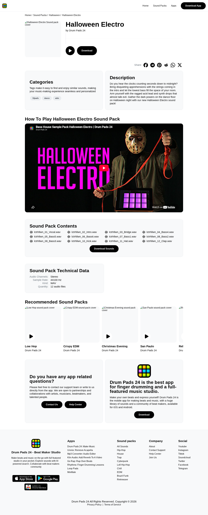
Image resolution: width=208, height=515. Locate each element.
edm (57, 98)
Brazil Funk (122, 476)
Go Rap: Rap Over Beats (79, 461)
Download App (193, 6)
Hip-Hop (121, 450)
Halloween (54, 15)
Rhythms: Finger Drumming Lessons (85, 465)
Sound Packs (160, 6)
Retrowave (122, 479)
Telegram (183, 468)
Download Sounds (104, 248)
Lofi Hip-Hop (123, 465)
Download (87, 50)
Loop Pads (72, 468)
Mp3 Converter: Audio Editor (81, 454)
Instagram (183, 450)
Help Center (75, 404)
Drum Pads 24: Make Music (81, 446)
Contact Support (157, 450)
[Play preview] (31, 336)
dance (47, 98)
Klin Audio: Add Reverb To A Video (84, 457)
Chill (119, 468)
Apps (173, 6)
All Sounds (122, 446)
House (120, 454)
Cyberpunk (122, 461)
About (152, 446)
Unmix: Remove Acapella (80, 450)
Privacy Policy (94, 504)
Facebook (183, 465)
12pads (35, 98)
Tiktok (181, 454)
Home (145, 6)
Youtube (182, 446)
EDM (119, 472)
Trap (119, 457)
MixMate (71, 472)
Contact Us (52, 404)
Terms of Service (112, 504)
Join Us (153, 457)
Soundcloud (184, 457)
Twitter (181, 461)
